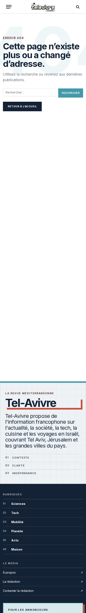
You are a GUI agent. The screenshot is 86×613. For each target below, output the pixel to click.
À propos (43, 572)
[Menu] (8, 6)
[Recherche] (77, 6)
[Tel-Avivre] (43, 6)
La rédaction (43, 581)
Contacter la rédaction (43, 590)
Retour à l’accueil (22, 106)
